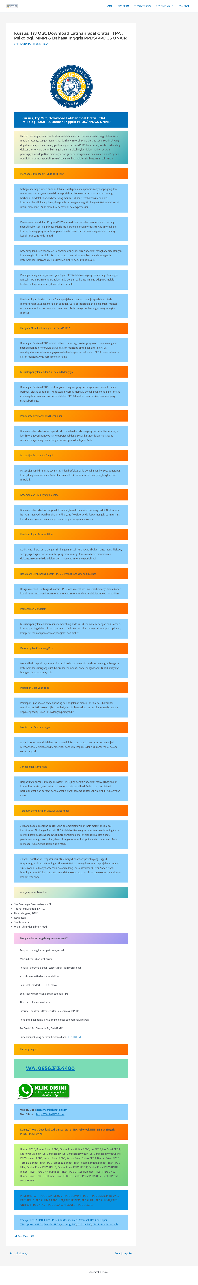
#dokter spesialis (67, 1220)
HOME (108, 6)
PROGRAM (123, 6)
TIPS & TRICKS (142, 6)
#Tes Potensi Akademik (105, 1224)
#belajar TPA (27, 1220)
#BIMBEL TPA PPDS (46, 1220)
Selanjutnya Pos (125, 1253)
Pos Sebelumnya (17, 1253)
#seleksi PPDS (52, 1224)
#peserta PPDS (34, 1224)
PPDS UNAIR (22, 44)
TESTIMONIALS (164, 6)
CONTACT (184, 6)
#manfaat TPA (86, 1220)
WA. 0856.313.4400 (50, 1068)
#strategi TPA (68, 1224)
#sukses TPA (84, 1224)
